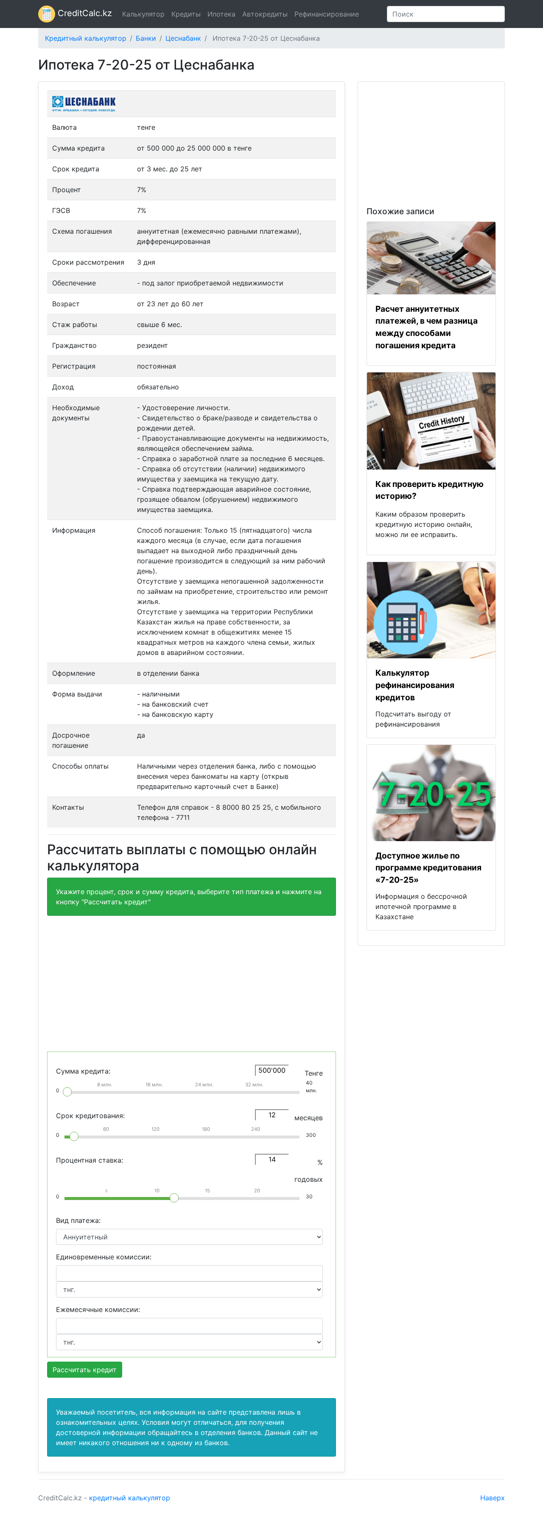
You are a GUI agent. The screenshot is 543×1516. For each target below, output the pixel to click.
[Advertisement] (191, 982)
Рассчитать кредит (85, 1369)
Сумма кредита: (83, 1071)
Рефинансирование (326, 14)
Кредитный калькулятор (85, 38)
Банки (146, 38)
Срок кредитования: (90, 1115)
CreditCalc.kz (83, 13)
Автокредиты (265, 14)
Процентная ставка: (89, 1160)
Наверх (492, 1498)
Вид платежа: (78, 1220)
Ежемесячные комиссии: (98, 1309)
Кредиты (186, 14)
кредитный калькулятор (129, 1498)
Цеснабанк (183, 38)
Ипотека (221, 14)
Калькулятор (143, 14)
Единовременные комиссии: (103, 1257)
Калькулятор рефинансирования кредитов (414, 685)
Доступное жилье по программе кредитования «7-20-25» (428, 867)
